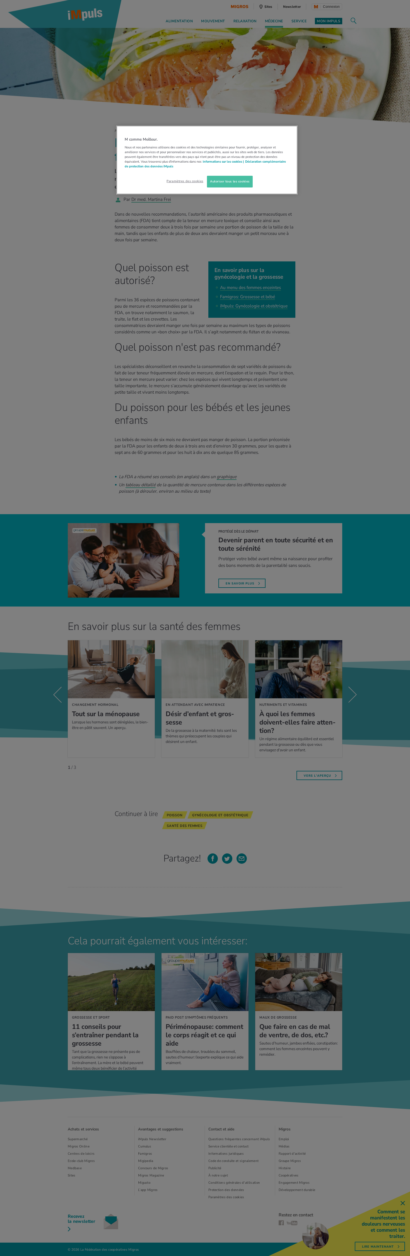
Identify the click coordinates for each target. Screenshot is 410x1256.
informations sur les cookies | (223, 161)
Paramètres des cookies (185, 181)
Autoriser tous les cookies (230, 181)
